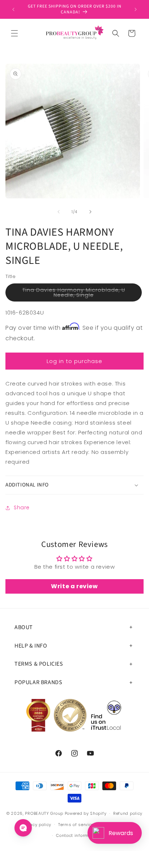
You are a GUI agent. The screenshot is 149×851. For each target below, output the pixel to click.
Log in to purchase (74, 361)
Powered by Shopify (86, 813)
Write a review (74, 586)
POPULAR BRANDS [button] (38, 682)
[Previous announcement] (13, 9)
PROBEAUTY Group (44, 813)
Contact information (77, 835)
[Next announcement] (136, 9)
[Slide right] (90, 212)
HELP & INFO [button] (30, 646)
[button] (14, 33)
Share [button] (22, 507)
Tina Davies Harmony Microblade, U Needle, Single (75, 294)
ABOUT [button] (23, 627)
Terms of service (76, 824)
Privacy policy (36, 824)
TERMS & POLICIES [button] (38, 664)
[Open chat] (23, 828)
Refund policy (127, 813)
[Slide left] (59, 212)
